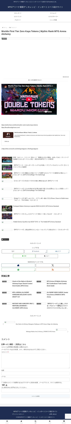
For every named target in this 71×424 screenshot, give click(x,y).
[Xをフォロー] (53, 265)
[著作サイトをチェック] (18, 265)
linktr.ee (7, 141)
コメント (5, 352)
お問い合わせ (53, 414)
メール (3, 376)
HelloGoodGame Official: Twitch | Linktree (25, 132)
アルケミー (5, 239)
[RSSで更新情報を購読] (53, 269)
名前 (2, 370)
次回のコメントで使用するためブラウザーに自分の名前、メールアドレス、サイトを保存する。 (33, 382)
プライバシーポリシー (18, 414)
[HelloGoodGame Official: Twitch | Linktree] (8, 135)
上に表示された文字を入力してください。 (14, 387)
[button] (47, 256)
